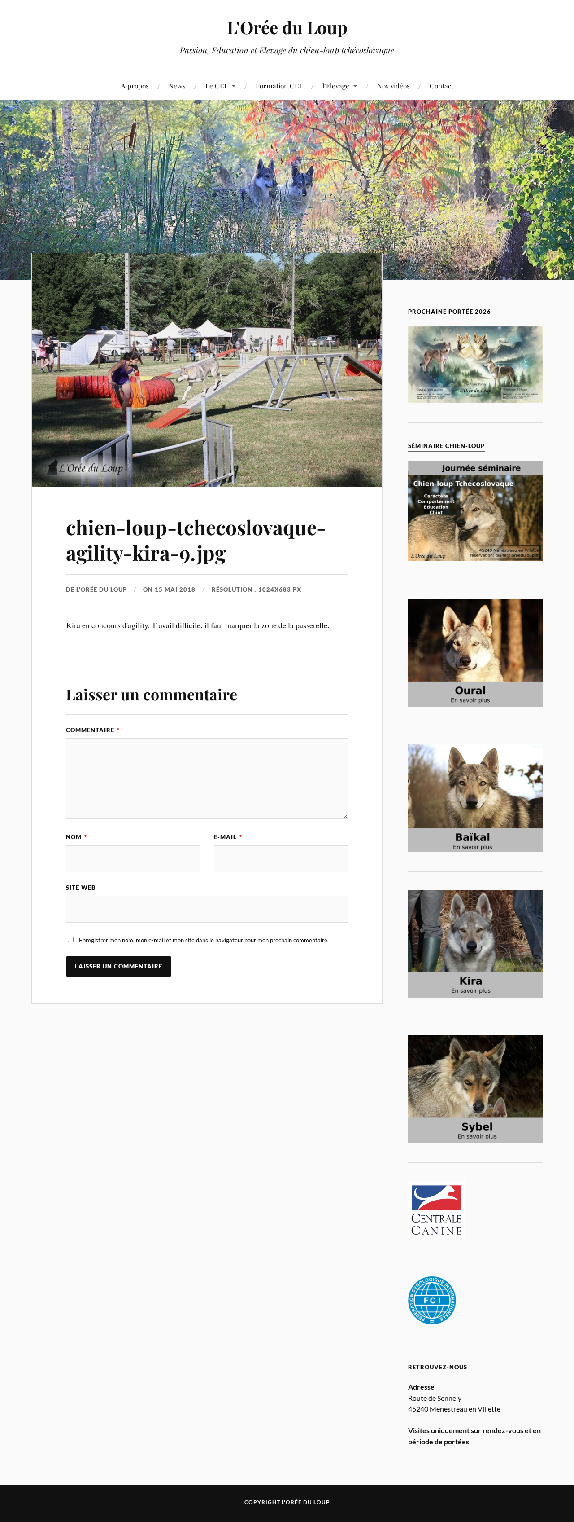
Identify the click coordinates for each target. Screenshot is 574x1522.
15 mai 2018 (175, 589)
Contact (441, 85)
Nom (76, 836)
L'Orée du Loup (287, 27)
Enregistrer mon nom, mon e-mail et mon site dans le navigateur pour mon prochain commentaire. (204, 940)
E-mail (228, 836)
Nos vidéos (393, 85)
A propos (135, 85)
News (177, 85)
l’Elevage (335, 85)
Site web (81, 887)
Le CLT (216, 85)
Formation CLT (279, 85)
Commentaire (93, 730)
